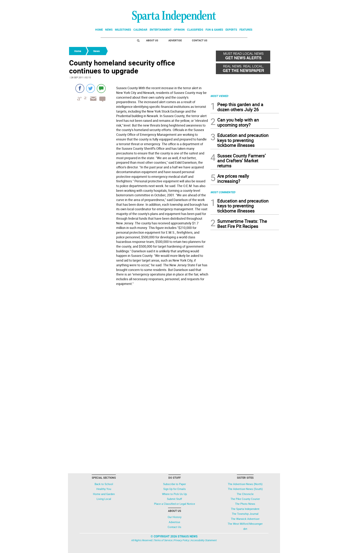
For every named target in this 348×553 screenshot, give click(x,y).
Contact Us (199, 40)
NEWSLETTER (250, 4)
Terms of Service (163, 540)
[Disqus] (138, 333)
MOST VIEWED (219, 96)
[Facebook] (79, 88)
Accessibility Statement (204, 540)
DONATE (270, 4)
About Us (152, 40)
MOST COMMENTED (222, 192)
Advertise (175, 40)
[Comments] (101, 88)
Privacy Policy (181, 540)
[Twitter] (90, 88)
